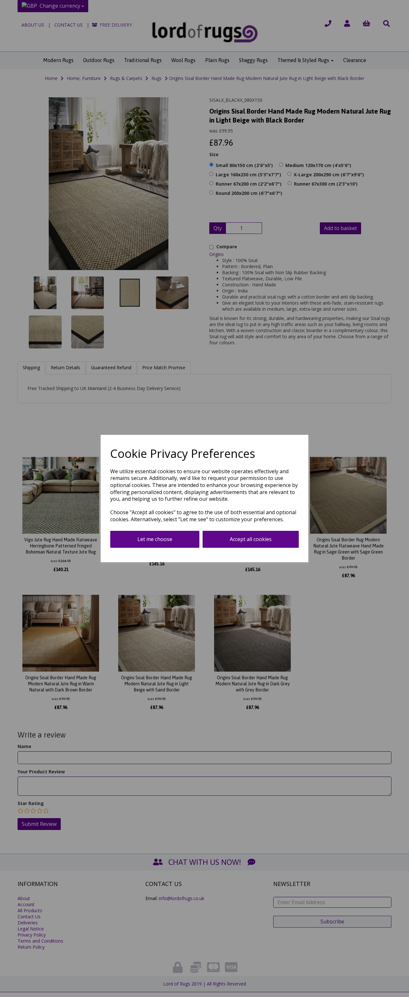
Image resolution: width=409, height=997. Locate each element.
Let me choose (154, 539)
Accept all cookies (251, 539)
